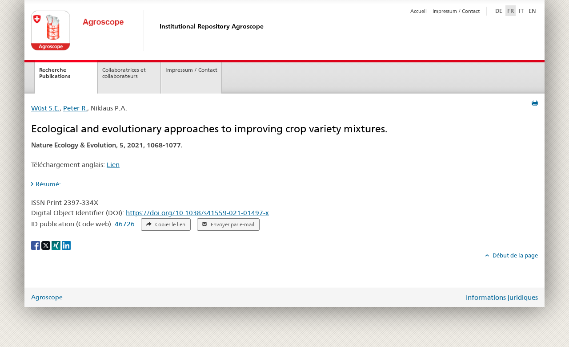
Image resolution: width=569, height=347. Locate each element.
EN (532, 10)
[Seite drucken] (535, 103)
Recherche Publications (54, 73)
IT (521, 10)
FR (510, 10)
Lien (113, 164)
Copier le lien (169, 224)
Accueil (418, 11)
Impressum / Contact (456, 11)
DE (499, 10)
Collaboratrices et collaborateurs (124, 73)
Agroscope (47, 297)
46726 (125, 224)
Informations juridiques (502, 297)
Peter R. (75, 108)
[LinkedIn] (66, 245)
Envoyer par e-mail (231, 224)
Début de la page (514, 255)
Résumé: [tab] (48, 184)
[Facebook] (36, 245)
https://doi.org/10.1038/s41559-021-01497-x (197, 212)
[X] (46, 245)
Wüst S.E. (45, 108)
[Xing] (57, 245)
